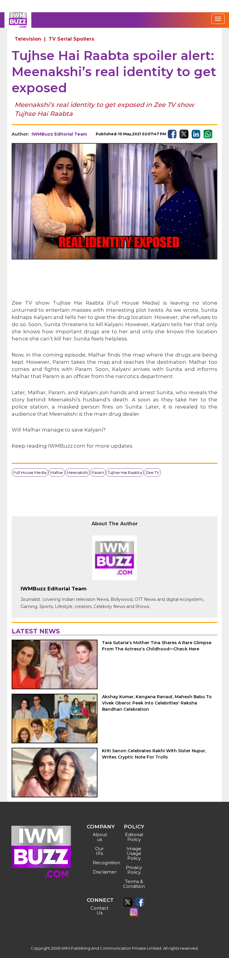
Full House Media (30, 472)
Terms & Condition (134, 884)
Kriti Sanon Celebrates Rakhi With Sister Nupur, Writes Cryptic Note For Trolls (154, 754)
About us (100, 837)
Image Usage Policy (133, 853)
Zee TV (152, 472)
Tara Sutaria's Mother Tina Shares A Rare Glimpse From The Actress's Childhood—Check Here (156, 646)
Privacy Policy (134, 870)
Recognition (100, 862)
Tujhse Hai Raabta (125, 472)
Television (28, 39)
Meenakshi (77, 472)
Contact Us (99, 910)
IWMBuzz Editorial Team (59, 134)
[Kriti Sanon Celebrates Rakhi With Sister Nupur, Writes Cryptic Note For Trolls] (55, 772)
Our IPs (99, 851)
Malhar (56, 472)
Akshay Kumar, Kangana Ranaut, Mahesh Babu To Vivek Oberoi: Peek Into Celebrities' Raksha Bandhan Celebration (157, 703)
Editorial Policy (134, 837)
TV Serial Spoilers (71, 39)
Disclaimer (100, 872)
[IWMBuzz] (17, 20)
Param (98, 472)
